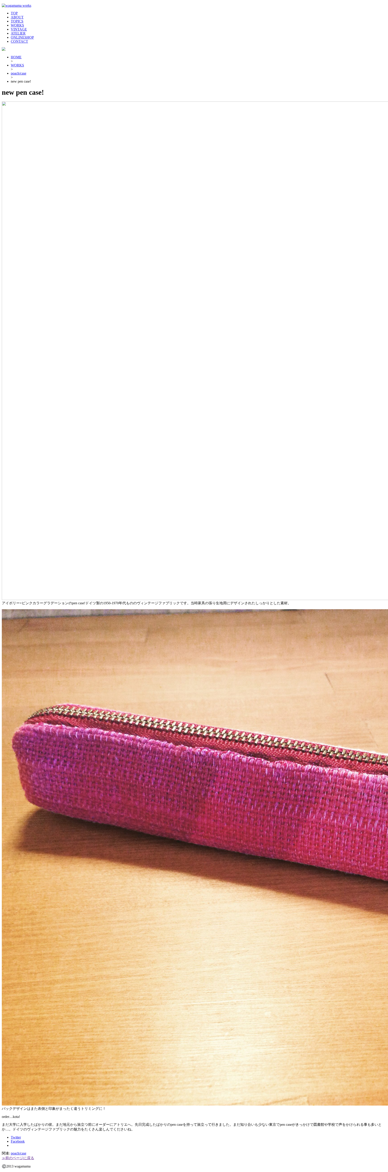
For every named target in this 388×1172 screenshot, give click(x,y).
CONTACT (19, 41)
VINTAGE (19, 29)
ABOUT (17, 17)
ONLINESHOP (22, 37)
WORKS (17, 25)
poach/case (18, 73)
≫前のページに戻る (18, 1158)
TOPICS (17, 21)
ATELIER (18, 33)
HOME (16, 57)
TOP (14, 13)
